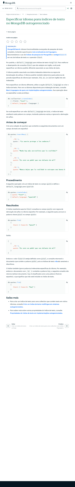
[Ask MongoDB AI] (68, 8)
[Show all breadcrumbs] (23, 14)
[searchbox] (41, 8)
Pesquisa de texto (32, 14)
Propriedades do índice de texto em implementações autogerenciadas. (36, 313)
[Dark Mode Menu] (71, 8)
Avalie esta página (11, 37)
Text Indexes (43, 14)
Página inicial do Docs (12, 14)
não (56, 261)
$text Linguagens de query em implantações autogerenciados (29, 90)
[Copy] (67, 98)
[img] (7, 41)
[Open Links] (71, 2)
